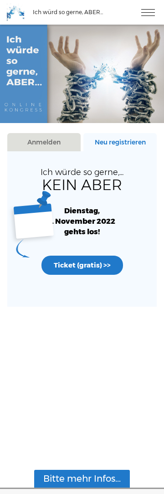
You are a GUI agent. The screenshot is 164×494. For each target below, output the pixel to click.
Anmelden (44, 142)
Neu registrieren (120, 142)
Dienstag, (82, 210)
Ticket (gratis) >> (82, 265)
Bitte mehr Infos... (82, 478)
